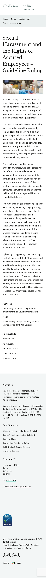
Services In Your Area (11, 451)
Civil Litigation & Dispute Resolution (17, 447)
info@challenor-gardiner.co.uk (19, 486)
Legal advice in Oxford (22, 548)
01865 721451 (11, 480)
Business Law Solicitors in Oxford (16, 443)
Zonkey (17, 563)
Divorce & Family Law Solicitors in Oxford (19, 435)
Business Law (8, 338)
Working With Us (26, 545)
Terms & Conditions (10, 545)
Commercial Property (11, 439)
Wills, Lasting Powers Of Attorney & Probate (20, 431)
